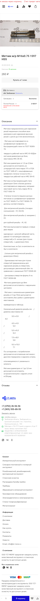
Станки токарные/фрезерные (15, 502)
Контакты (6, 532)
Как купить (7, 528)
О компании (7, 516)
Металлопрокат (9, 506)
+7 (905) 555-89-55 (11, 409)
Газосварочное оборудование (15, 494)
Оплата (5, 524)
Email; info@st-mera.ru (12, 544)
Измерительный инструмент (14, 461)
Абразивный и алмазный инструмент (18, 490)
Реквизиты (7, 536)
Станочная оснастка (11, 478)
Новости (6, 540)
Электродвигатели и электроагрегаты (18, 498)
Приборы (6, 486)
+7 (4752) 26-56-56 (11, 406)
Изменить (19, 93)
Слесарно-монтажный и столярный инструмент (17, 465)
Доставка (6, 520)
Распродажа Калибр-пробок (14, 482)
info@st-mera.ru (10, 417)
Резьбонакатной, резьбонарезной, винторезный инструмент (17, 472)
